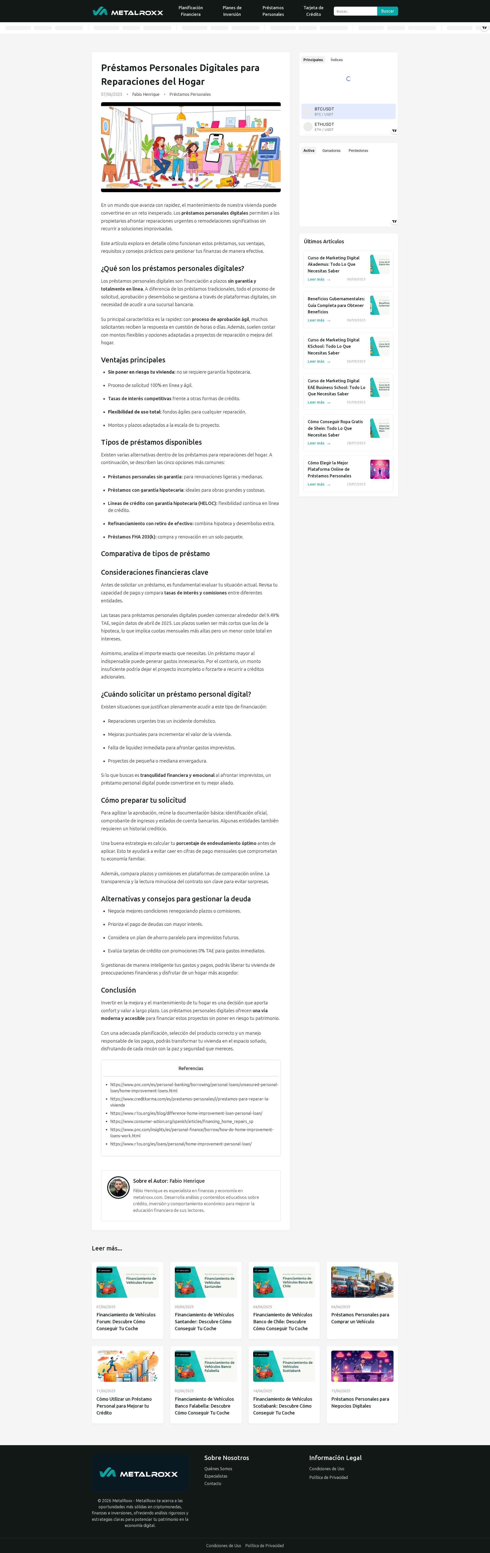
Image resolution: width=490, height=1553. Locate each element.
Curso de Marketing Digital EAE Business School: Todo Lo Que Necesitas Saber (336, 387)
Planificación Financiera (191, 11)
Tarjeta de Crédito (313, 11)
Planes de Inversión (232, 11)
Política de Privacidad (328, 1477)
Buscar (387, 11)
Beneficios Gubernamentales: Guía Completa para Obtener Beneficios (336, 305)
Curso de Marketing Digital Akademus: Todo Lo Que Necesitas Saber (334, 264)
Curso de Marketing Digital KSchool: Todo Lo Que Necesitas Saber (334, 346)
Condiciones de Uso (326, 1468)
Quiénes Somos (218, 1468)
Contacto (212, 1483)
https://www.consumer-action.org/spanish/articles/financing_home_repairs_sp (181, 1121)
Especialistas (215, 1476)
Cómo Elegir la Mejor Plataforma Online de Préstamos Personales (329, 469)
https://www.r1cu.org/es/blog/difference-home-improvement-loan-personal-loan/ (186, 1113)
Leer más (319, 279)
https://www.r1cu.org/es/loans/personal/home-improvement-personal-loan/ (181, 1144)
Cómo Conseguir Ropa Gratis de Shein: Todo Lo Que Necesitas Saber (335, 428)
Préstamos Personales (273, 11)
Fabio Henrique (146, 94)
